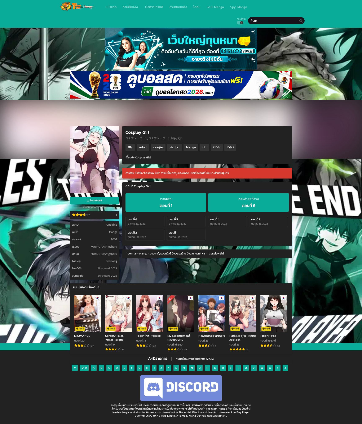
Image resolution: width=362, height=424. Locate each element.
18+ (130, 147)
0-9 (84, 368)
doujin (158, 147)
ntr (204, 147)
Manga (113, 232)
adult (143, 147)
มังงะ (216, 147)
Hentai (174, 147)
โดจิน (230, 147)
